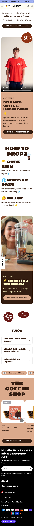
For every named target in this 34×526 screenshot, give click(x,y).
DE (9, 6)
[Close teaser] (5, 256)
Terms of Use (21, 473)
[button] (2, 263)
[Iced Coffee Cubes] (13, 411)
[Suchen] (28, 6)
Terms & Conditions (17, 502)
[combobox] (8, 6)
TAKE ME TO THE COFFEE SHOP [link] (17, 26)
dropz (7, 517)
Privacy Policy (5, 502)
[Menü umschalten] (2, 6)
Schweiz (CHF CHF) (10, 492)
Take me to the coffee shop (17, 298)
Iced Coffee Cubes (9, 428)
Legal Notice (5, 505)
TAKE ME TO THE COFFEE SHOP (18, 132)
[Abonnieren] (30, 469)
